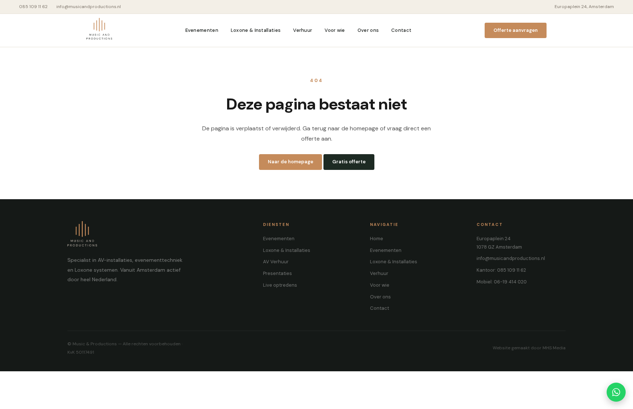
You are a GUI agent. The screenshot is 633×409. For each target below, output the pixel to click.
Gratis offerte (349, 162)
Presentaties (277, 273)
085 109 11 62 (33, 7)
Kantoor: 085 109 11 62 (501, 270)
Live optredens (280, 285)
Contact (401, 30)
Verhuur (302, 30)
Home (376, 238)
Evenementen (201, 30)
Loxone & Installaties (256, 30)
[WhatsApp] (616, 392)
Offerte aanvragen (515, 30)
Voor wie (335, 30)
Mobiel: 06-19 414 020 (502, 282)
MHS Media (554, 348)
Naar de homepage (290, 162)
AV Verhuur (276, 262)
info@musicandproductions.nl (88, 7)
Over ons (368, 30)
